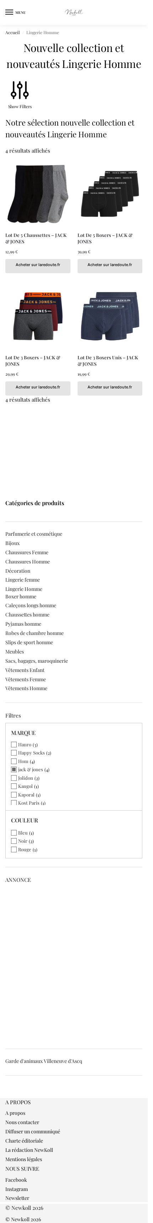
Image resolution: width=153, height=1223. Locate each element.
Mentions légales (23, 1159)
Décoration (17, 570)
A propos (15, 1113)
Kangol (25, 786)
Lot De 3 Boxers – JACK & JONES (32, 360)
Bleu (23, 833)
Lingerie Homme (23, 589)
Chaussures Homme (27, 561)
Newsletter (17, 1198)
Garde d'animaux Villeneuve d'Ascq (43, 1061)
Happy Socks (31, 753)
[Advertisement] (76, 963)
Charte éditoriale (24, 1140)
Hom (23, 761)
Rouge (24, 849)
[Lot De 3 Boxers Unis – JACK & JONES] (110, 316)
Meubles (14, 651)
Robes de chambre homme (34, 633)
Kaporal (26, 794)
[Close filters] (7, 1094)
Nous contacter (22, 1122)
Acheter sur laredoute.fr (38, 264)
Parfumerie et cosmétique (33, 533)
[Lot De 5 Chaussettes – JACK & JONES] (37, 194)
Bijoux (12, 543)
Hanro (24, 744)
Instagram (16, 1189)
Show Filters (20, 106)
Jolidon (25, 778)
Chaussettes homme (27, 614)
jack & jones (30, 769)
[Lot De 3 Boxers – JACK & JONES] (37, 316)
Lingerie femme (22, 579)
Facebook (16, 1179)
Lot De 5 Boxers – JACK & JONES (105, 238)
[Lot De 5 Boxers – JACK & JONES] (110, 194)
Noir (22, 841)
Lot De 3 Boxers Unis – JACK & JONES (108, 360)
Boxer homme (20, 596)
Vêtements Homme (26, 688)
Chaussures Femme (26, 552)
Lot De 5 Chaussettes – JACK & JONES (36, 238)
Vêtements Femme (25, 679)
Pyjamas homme (23, 623)
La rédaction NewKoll (29, 1150)
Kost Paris (28, 803)
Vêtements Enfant (24, 670)
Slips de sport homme (29, 642)
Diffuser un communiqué (32, 1131)
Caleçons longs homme (30, 605)
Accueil (12, 32)
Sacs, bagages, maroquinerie (36, 660)
